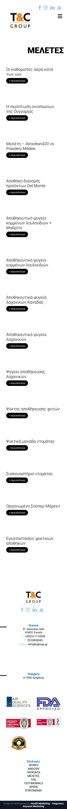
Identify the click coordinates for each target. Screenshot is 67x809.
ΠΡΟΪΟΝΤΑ (33, 772)
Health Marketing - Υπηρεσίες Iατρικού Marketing (43, 805)
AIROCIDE (34, 768)
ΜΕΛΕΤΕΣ (33, 776)
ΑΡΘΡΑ (33, 787)
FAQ (33, 779)
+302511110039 (35, 636)
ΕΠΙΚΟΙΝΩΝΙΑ (33, 790)
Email (23, 644)
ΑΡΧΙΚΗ (33, 765)
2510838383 (35, 640)
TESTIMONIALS (33, 783)
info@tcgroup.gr (37, 644)
